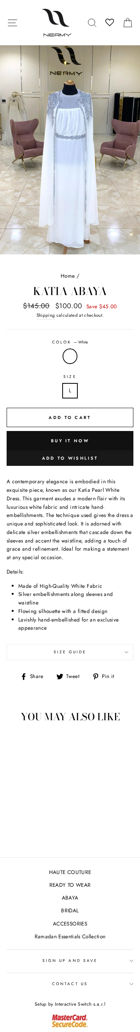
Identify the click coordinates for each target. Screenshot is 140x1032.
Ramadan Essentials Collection (70, 936)
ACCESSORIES (70, 923)
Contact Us (70, 984)
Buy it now (70, 441)
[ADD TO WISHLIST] (16, 743)
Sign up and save (70, 960)
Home (68, 276)
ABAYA (70, 897)
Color (70, 342)
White (70, 356)
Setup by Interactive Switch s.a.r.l (70, 1004)
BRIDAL (70, 910)
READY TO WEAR (70, 885)
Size (69, 376)
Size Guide (70, 652)
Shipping (46, 315)
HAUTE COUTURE (70, 872)
